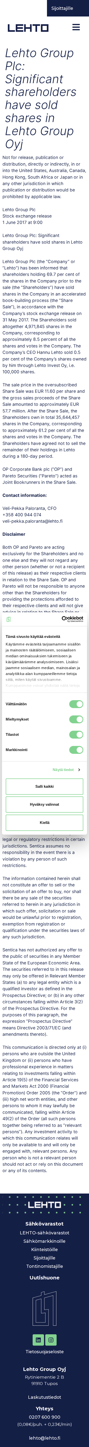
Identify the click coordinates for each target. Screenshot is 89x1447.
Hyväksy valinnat (44, 804)
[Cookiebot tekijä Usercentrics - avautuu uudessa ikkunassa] (62, 619)
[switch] (76, 719)
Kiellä (44, 822)
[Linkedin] (38, 1340)
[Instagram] (51, 1340)
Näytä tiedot (63, 770)
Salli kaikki (44, 786)
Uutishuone (44, 1278)
